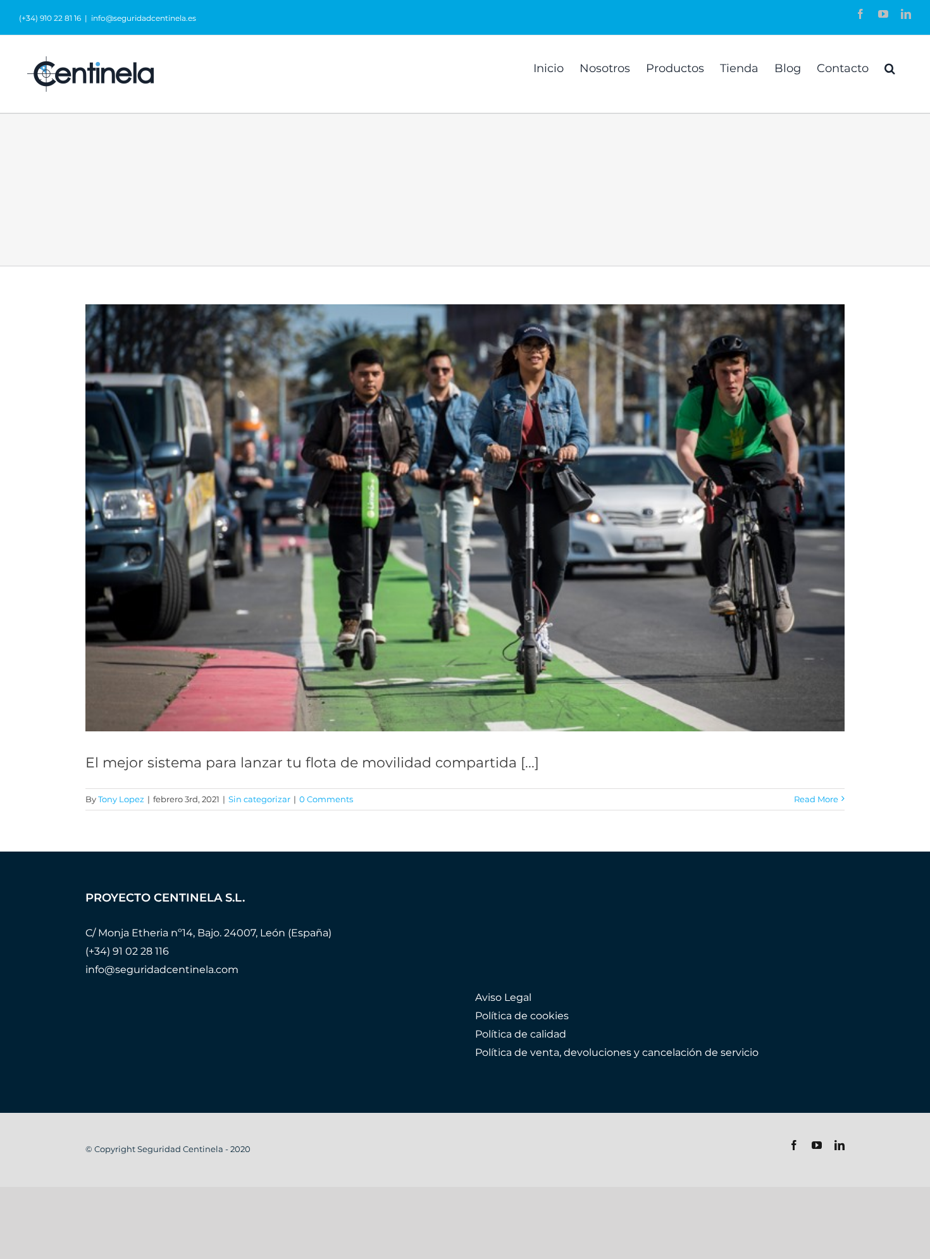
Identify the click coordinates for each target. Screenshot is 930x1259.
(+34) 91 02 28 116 (127, 951)
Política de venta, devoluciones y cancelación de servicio (617, 1052)
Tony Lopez (121, 799)
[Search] (889, 67)
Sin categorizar (259, 799)
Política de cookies (522, 1016)
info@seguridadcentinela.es (143, 18)
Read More (816, 799)
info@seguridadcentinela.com (162, 970)
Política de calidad (520, 1034)
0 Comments (326, 799)
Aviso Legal (503, 997)
